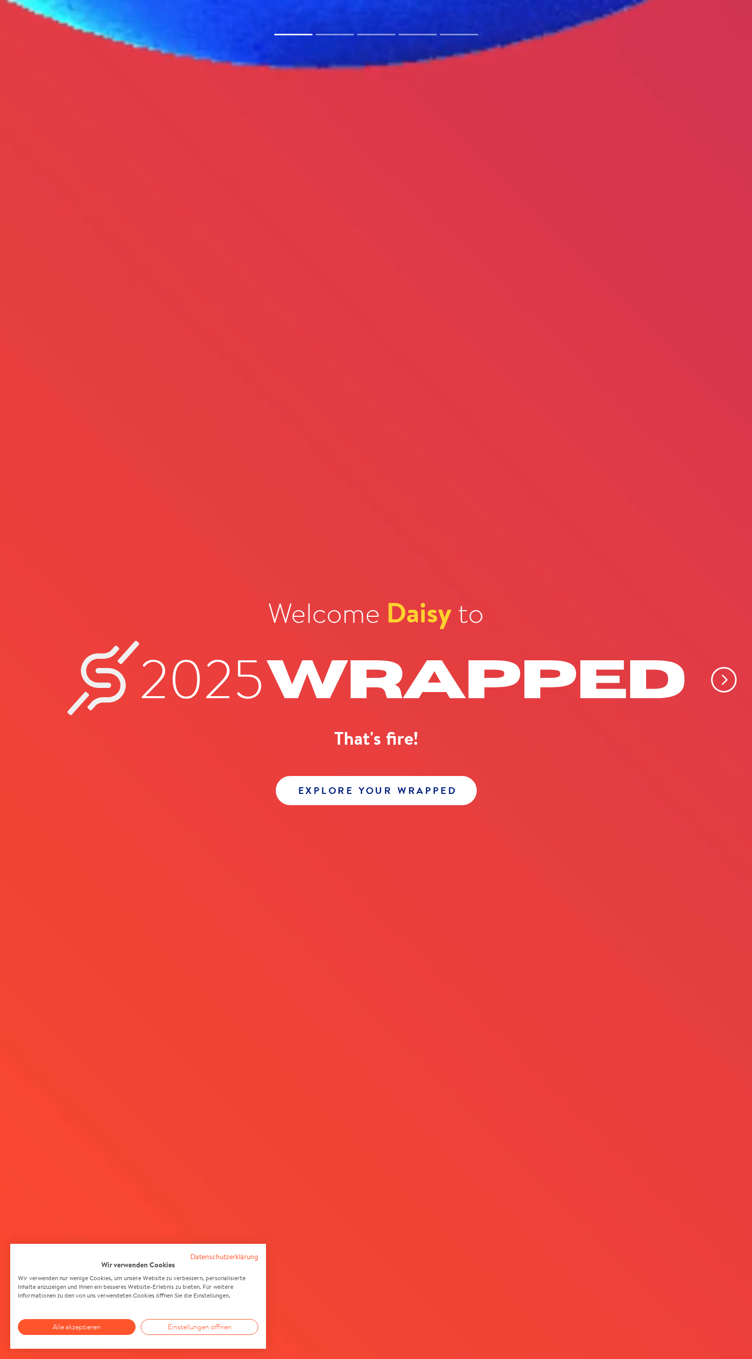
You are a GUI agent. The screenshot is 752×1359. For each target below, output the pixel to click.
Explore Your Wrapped (377, 790)
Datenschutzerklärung (224, 1256)
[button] (716, 679)
